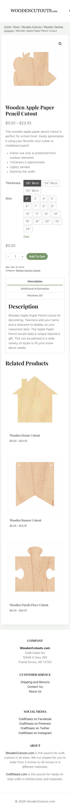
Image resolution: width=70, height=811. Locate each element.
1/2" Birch (32, 190)
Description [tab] (35, 281)
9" (52, 206)
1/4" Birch (50, 183)
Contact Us (35, 686)
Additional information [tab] (35, 288)
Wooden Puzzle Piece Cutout (29, 605)
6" (27, 206)
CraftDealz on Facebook (35, 719)
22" (57, 221)
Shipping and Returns (35, 682)
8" (44, 206)
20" (47, 221)
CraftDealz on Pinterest (35, 723)
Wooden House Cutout (25, 435)
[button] (60, 44)
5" (52, 198)
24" (28, 229)
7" (35, 206)
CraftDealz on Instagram (35, 733)
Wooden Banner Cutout (25, 520)
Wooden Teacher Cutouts (28, 270)
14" (56, 213)
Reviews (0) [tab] (35, 295)
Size (9, 198)
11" (37, 213)
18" (37, 221)
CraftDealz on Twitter (35, 728)
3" (35, 198)
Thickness (13, 183)
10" (28, 213)
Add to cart (37, 256)
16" (28, 221)
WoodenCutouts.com (35, 648)
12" (46, 213)
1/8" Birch (32, 183)
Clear (26, 236)
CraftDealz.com (16, 774)
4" (44, 198)
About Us (35, 691)
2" (27, 198)
